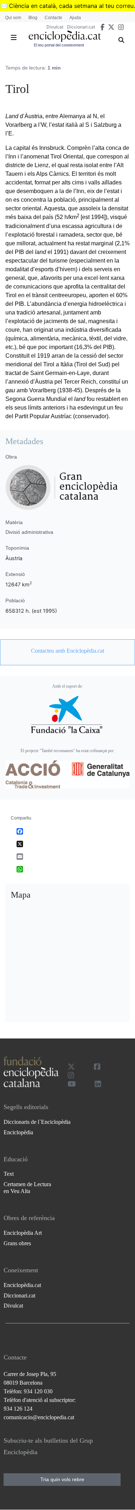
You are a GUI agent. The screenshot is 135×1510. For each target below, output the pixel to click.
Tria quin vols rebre (62, 1479)
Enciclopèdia (18, 1132)
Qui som (13, 17)
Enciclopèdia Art (23, 1233)
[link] (67, 651)
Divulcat (54, 27)
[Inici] (65, 36)
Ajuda (75, 17)
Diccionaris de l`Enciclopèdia (37, 1122)
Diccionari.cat (81, 27)
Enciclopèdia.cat (22, 1285)
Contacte (53, 17)
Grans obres (17, 1243)
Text (9, 1174)
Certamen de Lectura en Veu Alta (27, 1187)
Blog (32, 17)
